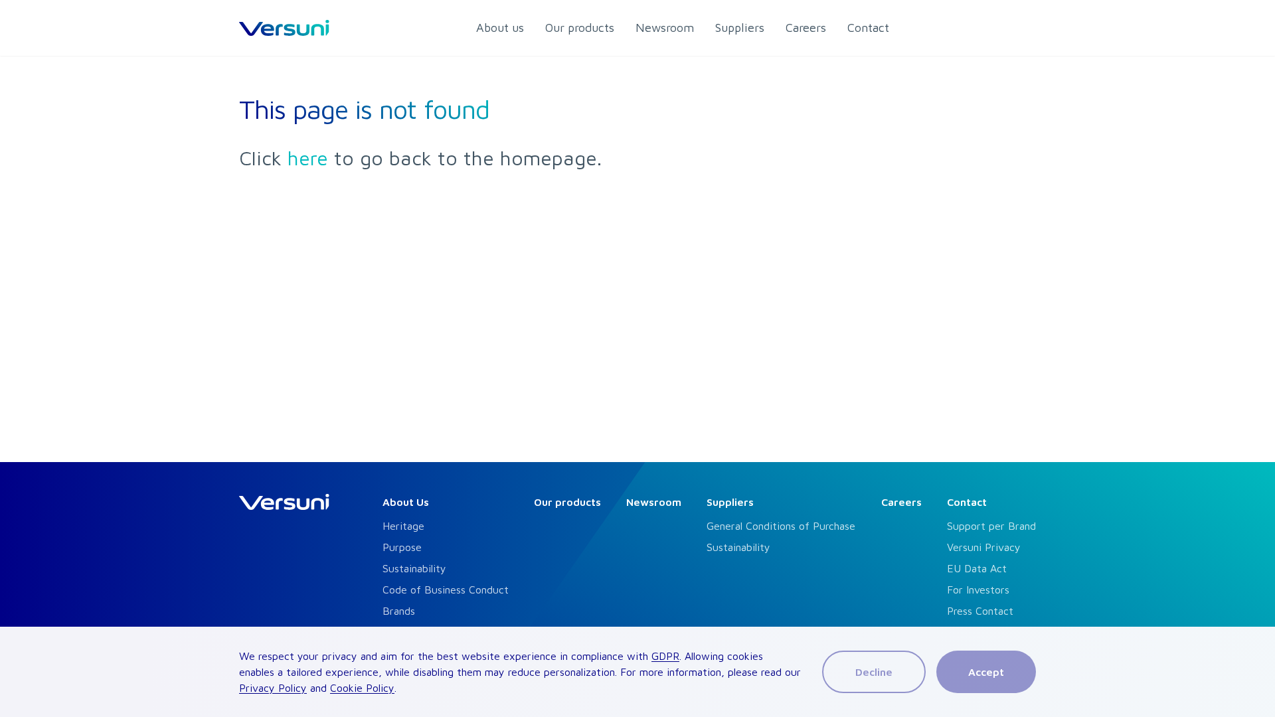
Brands (398, 611)
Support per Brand (991, 526)
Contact (967, 502)
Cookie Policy (362, 688)
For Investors (978, 590)
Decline (873, 672)
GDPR (665, 656)
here (308, 157)
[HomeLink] (284, 28)
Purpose (402, 547)
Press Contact (980, 611)
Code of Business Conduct (445, 590)
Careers (901, 502)
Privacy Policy (273, 688)
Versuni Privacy (984, 547)
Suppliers (730, 502)
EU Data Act (977, 568)
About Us (405, 502)
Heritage (403, 526)
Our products (567, 502)
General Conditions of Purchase (781, 526)
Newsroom (653, 502)
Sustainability (414, 568)
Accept (986, 672)
